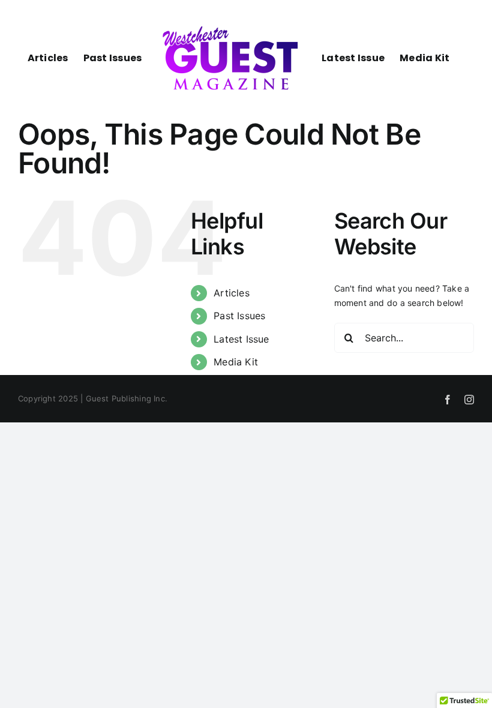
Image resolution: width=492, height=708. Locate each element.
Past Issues (239, 316)
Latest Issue (241, 339)
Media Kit (236, 362)
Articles (232, 293)
